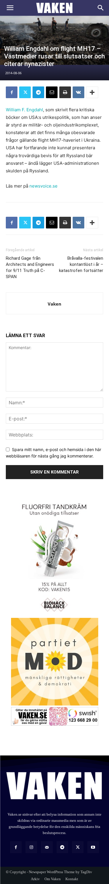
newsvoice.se (43, 186)
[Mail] (46, 847)
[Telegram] (38, 92)
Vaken (54, 304)
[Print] (65, 92)
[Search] (101, 8)
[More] (92, 92)
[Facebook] (11, 92)
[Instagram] (31, 847)
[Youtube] (93, 847)
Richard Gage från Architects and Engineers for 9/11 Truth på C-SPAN (30, 267)
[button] (10, 8)
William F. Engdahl (24, 109)
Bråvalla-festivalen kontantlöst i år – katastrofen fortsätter (81, 264)
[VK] (78, 92)
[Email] (52, 92)
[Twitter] (25, 92)
